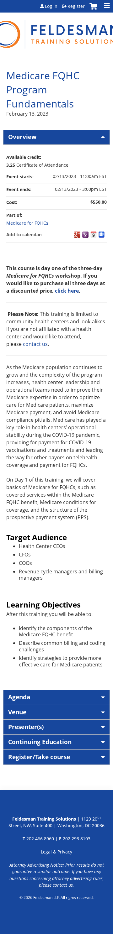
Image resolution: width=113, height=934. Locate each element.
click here (67, 290)
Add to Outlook (102, 235)
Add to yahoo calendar (85, 235)
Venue (17, 712)
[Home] (56, 31)
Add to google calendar (77, 235)
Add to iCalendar (93, 234)
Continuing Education (40, 742)
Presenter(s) (26, 727)
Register (76, 6)
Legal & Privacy (56, 852)
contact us (35, 344)
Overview (22, 137)
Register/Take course (39, 757)
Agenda (19, 697)
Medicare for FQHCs (27, 223)
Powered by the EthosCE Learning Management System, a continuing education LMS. (56, 913)
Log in (51, 6)
